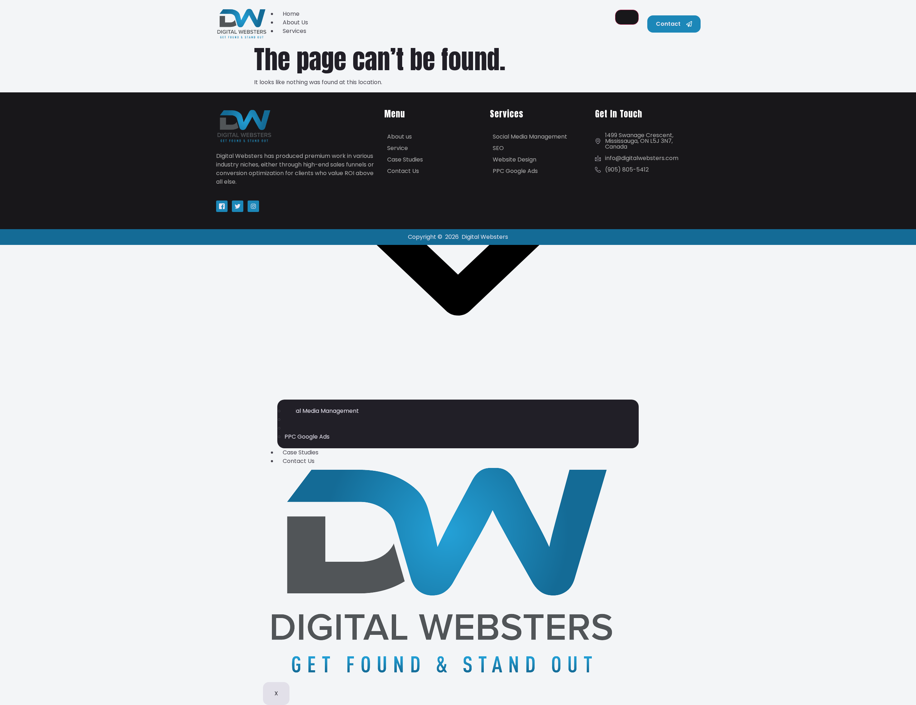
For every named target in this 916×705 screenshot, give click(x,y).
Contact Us (299, 461)
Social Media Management (321, 411)
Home (291, 14)
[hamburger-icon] (627, 17)
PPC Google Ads (307, 437)
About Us (295, 22)
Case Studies (300, 452)
